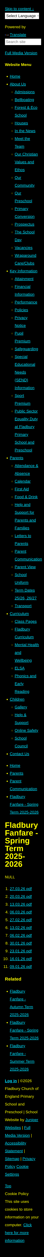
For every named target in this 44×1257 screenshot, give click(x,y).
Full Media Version (21, 53)
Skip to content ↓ (19, 9)
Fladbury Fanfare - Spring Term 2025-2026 (24, 804)
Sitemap (12, 1158)
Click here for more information (18, 1233)
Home (15, 765)
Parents (16, 773)
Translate (18, 34)
